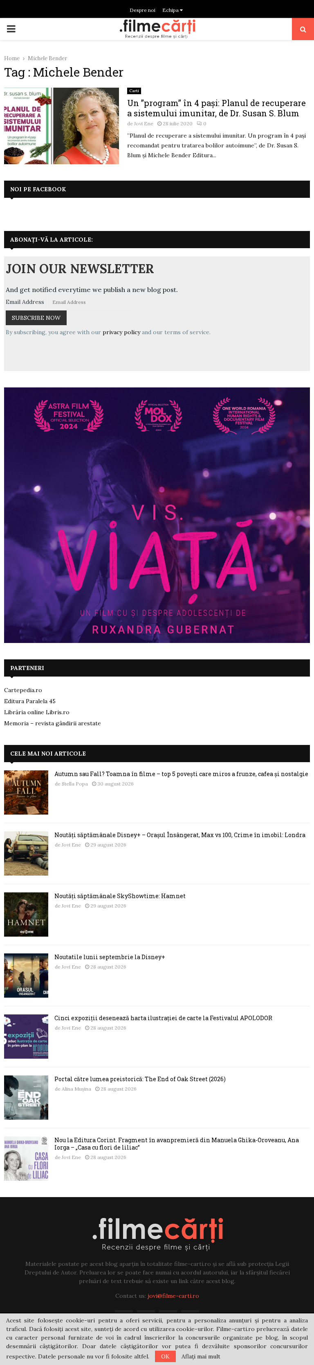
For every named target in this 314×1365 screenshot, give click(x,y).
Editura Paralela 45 (30, 701)
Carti (134, 90)
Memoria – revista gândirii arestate (52, 723)
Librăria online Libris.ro (37, 712)
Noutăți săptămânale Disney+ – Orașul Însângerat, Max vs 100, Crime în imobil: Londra (179, 835)
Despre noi (142, 10)
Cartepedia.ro (23, 690)
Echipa (171, 10)
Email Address (25, 302)
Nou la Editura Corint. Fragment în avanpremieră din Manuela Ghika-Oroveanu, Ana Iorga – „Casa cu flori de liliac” (176, 1143)
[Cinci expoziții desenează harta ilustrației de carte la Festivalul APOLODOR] (26, 1036)
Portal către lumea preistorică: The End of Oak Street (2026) (140, 1079)
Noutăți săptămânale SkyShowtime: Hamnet (120, 896)
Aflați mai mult (201, 1356)
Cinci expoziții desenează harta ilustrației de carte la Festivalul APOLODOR (163, 1018)
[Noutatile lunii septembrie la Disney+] (26, 975)
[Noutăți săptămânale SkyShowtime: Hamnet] (26, 914)
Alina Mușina (76, 1089)
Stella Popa (75, 784)
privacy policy (121, 332)
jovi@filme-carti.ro (173, 1295)
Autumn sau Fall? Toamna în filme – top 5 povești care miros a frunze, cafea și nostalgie (181, 774)
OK (165, 1356)
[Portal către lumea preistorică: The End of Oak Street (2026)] (26, 1097)
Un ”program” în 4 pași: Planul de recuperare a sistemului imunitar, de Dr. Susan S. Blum (216, 107)
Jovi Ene (143, 123)
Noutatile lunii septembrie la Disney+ (109, 957)
